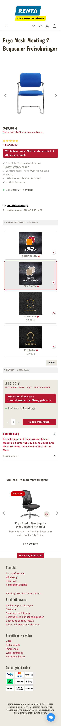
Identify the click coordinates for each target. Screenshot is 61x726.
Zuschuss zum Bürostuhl (20, 620)
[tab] (30, 442)
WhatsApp (12, 577)
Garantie (11, 609)
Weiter (51, 362)
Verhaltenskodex (15, 656)
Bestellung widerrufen (30, 555)
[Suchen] (33, 26)
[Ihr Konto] (47, 26)
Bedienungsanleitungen (19, 605)
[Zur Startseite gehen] (30, 13)
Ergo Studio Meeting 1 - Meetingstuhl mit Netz (30, 525)
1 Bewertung (10, 144)
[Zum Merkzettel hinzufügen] (47, 514)
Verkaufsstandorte (16, 584)
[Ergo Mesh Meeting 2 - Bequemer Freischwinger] (30, 92)
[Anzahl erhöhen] (18, 422)
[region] (30, 95)
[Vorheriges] (5, 95)
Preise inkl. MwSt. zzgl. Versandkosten (23, 132)
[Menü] (6, 26)
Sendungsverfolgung (18, 613)
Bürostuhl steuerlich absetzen (23, 624)
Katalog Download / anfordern (23, 593)
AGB (8, 641)
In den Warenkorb (39, 422)
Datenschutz (13, 645)
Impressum (12, 649)
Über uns (11, 581)
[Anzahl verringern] (8, 422)
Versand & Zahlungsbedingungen (25, 617)
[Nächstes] (56, 95)
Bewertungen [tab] (11, 456)
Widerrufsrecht (14, 652)
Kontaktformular (15, 573)
